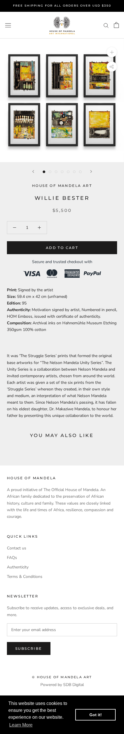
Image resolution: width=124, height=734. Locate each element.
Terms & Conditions (24, 576)
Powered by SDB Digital (62, 684)
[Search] (106, 25)
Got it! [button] (95, 714)
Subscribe (28, 648)
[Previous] (33, 171)
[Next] (91, 171)
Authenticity (18, 567)
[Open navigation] (8, 25)
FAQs (12, 557)
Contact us (16, 548)
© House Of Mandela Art (62, 677)
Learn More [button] (21, 724)
